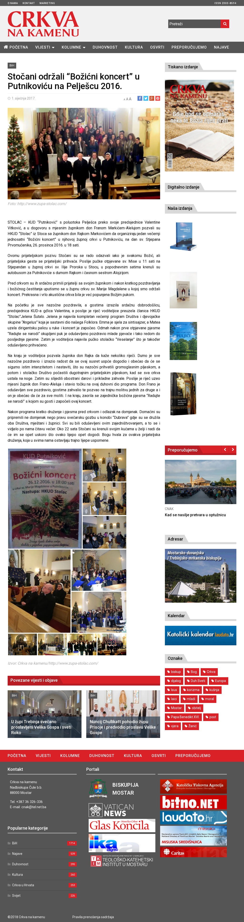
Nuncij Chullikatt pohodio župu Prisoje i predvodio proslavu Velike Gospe (123, 727)
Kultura (134, 47)
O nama (13, 3)
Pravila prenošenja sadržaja (93, 917)
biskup (176, 672)
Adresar (175, 538)
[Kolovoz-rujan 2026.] (199, 125)
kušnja (214, 690)
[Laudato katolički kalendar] (200, 644)
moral (209, 699)
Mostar (176, 708)
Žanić (192, 726)
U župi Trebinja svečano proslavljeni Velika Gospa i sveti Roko (41, 727)
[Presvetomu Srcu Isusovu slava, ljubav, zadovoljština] (183, 290)
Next (232, 449)
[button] (45, 498)
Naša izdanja (180, 208)
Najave (221, 47)
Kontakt (29, 3)
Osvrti (157, 47)
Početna (19, 47)
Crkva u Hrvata (23, 885)
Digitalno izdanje (183, 187)
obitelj (196, 708)
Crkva (211, 672)
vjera (174, 726)
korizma (193, 690)
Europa (220, 681)
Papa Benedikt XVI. (185, 717)
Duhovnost (105, 47)
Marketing (47, 3)
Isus (174, 690)
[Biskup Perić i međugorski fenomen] (183, 394)
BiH (12, 65)
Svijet (16, 895)
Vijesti (42, 47)
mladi (191, 699)
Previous (225, 449)
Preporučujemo (189, 47)
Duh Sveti (198, 681)
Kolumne (71, 47)
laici (174, 699)
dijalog (176, 681)
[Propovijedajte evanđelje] (183, 237)
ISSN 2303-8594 (225, 3)
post (212, 717)
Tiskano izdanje (183, 66)
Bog (194, 672)
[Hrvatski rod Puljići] (183, 341)
